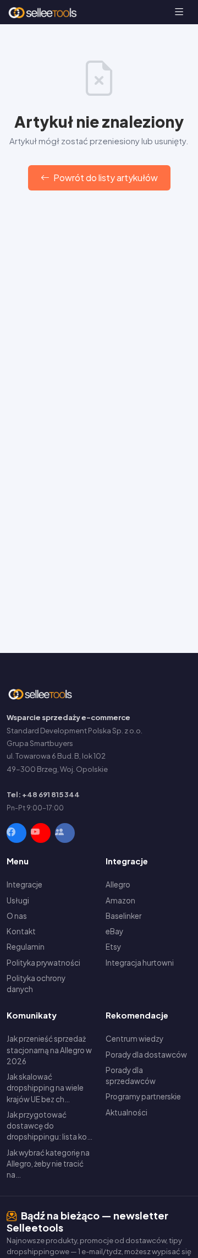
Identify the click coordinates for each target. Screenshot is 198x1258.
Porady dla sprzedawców (131, 1075)
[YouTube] (41, 833)
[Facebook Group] (65, 833)
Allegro (118, 884)
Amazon (120, 900)
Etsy (113, 946)
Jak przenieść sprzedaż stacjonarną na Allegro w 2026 (49, 1050)
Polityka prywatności (43, 962)
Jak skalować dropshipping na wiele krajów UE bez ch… (45, 1088)
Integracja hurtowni (140, 962)
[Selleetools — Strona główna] (44, 12)
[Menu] (179, 12)
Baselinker (123, 916)
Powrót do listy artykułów (105, 177)
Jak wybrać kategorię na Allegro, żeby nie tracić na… (48, 1164)
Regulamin (26, 946)
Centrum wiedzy (134, 1038)
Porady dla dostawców (146, 1054)
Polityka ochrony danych (36, 983)
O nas (17, 916)
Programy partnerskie (143, 1096)
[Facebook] (16, 833)
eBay (114, 931)
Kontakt (21, 931)
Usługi (18, 900)
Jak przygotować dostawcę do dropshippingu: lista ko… (49, 1126)
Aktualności (126, 1112)
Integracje (24, 884)
